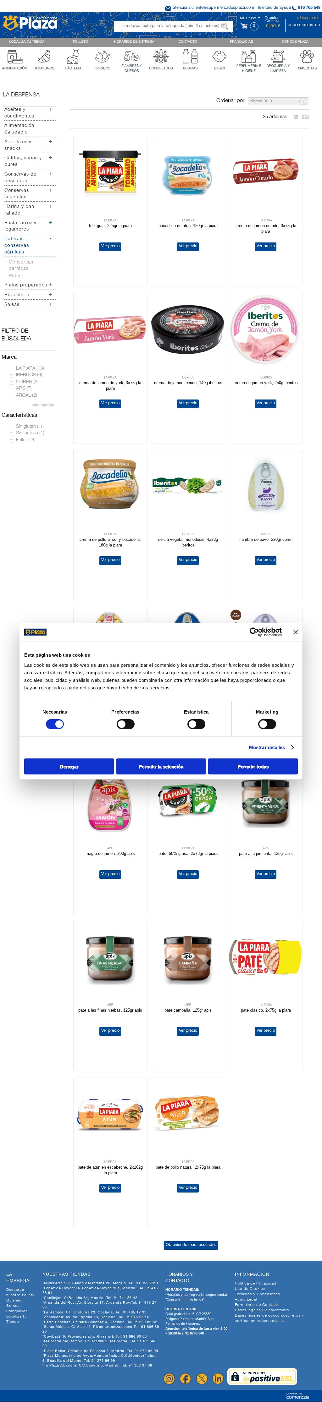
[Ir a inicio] (30, 22)
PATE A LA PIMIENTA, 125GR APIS (266, 853)
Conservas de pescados (20, 177)
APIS (24, 388)
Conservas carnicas (21, 265)
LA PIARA (30, 368)
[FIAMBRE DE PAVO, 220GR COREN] (266, 486)
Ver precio (110, 246)
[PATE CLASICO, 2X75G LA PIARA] (266, 957)
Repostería (17, 295)
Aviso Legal (246, 1299)
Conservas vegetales (16, 194)
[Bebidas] (190, 55)
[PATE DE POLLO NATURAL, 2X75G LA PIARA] (188, 1114)
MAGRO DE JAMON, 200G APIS (110, 853)
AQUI (185, 1299)
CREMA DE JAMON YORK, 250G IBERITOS (266, 382)
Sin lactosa (30, 433)
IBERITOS (29, 375)
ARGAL (26, 395)
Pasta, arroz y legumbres (20, 226)
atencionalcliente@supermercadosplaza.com (213, 8)
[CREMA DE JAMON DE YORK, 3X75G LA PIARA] (110, 329)
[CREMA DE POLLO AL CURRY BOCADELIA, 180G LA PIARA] (110, 486)
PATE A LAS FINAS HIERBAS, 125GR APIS (110, 1010)
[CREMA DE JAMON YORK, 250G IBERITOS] (266, 329)
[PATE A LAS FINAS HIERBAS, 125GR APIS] (110, 957)
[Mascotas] (307, 55)
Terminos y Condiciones (257, 1294)
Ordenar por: (231, 101)
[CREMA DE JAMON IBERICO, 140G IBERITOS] (188, 329)
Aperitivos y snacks (17, 145)
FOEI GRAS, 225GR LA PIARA (110, 225)
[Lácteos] (73, 55)
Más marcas (42, 406)
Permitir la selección (161, 766)
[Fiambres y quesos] (132, 55)
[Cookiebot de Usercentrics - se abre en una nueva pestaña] (254, 632)
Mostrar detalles (267, 747)
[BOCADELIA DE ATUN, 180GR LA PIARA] (188, 172)
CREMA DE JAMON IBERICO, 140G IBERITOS (188, 382)
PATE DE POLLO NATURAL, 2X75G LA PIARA (188, 1167)
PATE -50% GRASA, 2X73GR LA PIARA (188, 853)
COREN (27, 382)
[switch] (126, 724)
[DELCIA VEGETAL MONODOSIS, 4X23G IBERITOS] (188, 486)
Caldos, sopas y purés (23, 161)
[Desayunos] (44, 55)
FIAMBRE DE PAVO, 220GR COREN (265, 539)
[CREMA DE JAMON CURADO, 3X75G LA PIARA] (266, 172)
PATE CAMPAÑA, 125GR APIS (188, 1010)
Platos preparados (25, 285)
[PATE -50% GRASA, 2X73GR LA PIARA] (188, 800)
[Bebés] (219, 55)
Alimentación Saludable (19, 129)
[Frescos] (102, 55)
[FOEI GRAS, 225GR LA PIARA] (110, 172)
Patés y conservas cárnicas (16, 246)
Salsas (11, 304)
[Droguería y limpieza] (278, 55)
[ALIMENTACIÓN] (15, 55)
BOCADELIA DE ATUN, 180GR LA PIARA (188, 225)
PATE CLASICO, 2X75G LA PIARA (266, 1010)
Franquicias (17, 1311)
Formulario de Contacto (257, 1305)
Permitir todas (253, 766)
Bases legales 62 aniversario (262, 1310)
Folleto (26, 440)
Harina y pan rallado (19, 210)
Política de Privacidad (255, 1283)
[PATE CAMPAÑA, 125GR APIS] (188, 957)
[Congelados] (161, 55)
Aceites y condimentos (19, 113)
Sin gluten (29, 426)
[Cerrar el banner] (295, 632)
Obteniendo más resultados (191, 1245)
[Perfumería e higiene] (249, 55)
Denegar (69, 766)
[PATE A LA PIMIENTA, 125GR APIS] (266, 800)
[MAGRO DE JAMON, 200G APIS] (110, 800)
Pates (15, 276)
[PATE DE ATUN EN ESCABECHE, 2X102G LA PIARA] (110, 1114)
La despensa (21, 95)
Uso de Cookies (250, 1289)
